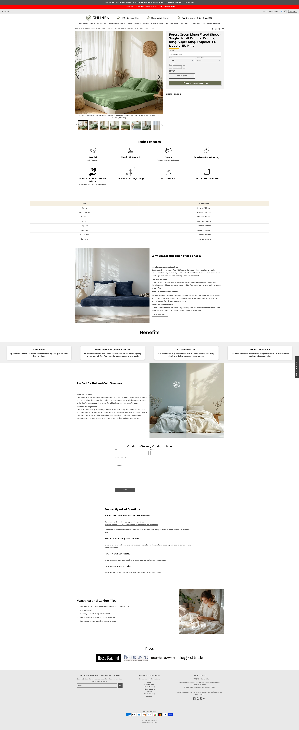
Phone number (120, 457)
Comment (118, 465)
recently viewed (297, 368)
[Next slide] (160, 77)
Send (125, 490)
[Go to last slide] (79, 77)
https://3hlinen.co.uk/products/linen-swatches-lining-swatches (131, 525)
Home (76, 28)
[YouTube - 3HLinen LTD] (223, 28)
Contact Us (205, 679)
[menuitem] (83, 125)
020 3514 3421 (142, 2)
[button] (174, 49)
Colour (171, 50)
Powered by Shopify (149, 722)
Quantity (172, 64)
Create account (274, 11)
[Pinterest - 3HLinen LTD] (219, 28)
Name (117, 449)
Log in (265, 11)
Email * (152, 449)
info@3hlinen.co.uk (155, 2)
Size (170, 57)
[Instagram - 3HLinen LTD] (216, 28)
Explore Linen (159, 315)
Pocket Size (200, 57)
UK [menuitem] (285, 11)
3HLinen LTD (152, 720)
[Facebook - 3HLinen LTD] (212, 28)
